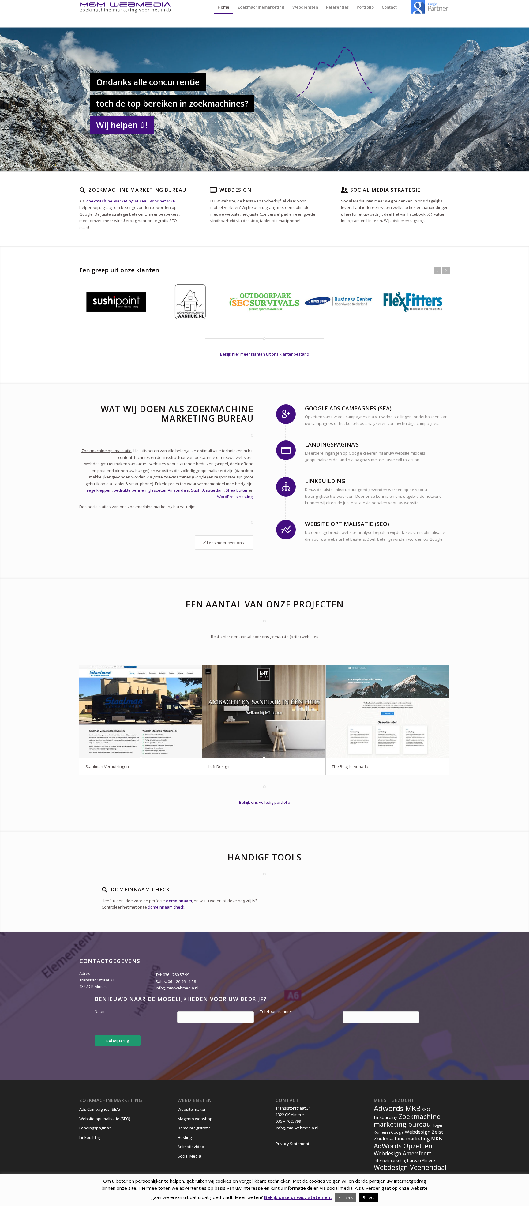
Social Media (189, 1156)
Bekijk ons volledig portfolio (264, 802)
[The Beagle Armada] (387, 711)
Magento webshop (195, 1118)
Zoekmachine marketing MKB (408, 1138)
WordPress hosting (235, 496)
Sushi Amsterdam (207, 490)
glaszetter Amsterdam (168, 490)
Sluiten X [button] (346, 1197)
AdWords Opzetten (403, 1145)
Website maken (192, 1109)
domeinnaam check (166, 907)
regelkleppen (99, 490)
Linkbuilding (90, 1137)
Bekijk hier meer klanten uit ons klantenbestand (264, 354)
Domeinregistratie (194, 1128)
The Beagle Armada (350, 766)
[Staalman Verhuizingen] (140, 711)
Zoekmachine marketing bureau (407, 1120)
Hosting (185, 1137)
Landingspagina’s (95, 1128)
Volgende (446, 270)
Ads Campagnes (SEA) (99, 1109)
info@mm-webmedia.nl (177, 988)
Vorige (437, 270)
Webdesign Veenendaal (410, 1167)
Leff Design (218, 766)
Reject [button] (368, 1197)
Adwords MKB (397, 1108)
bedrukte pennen (130, 490)
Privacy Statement (292, 1143)
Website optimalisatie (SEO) (104, 1118)
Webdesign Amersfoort (402, 1153)
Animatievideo (191, 1146)
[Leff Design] (263, 711)
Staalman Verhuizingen (107, 766)
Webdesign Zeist (424, 1131)
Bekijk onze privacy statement (298, 1197)
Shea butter (237, 490)
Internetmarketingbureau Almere (404, 1160)
